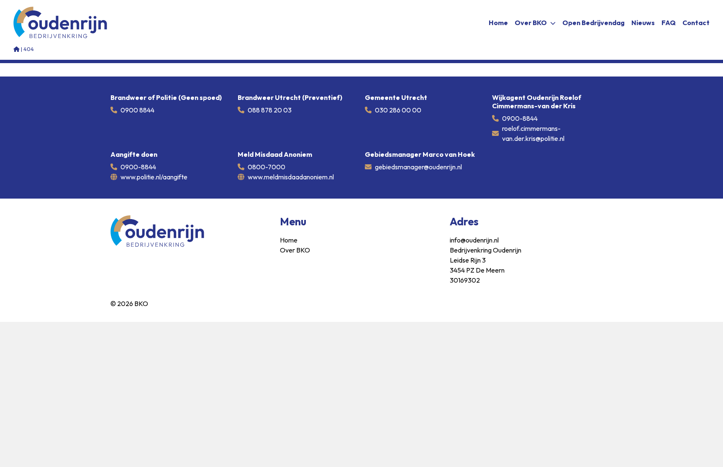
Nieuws (643, 22)
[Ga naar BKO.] (16, 49)
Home (498, 22)
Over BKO (531, 22)
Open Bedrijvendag (593, 22)
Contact (696, 22)
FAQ (668, 22)
